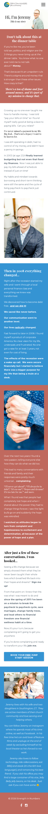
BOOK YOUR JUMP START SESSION (24, 656)
